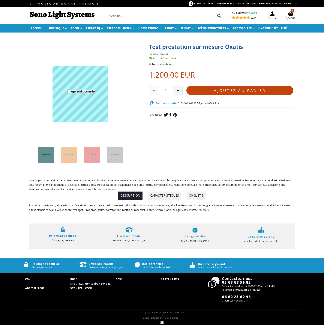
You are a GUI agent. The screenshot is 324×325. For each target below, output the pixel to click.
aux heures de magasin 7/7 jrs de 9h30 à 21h (245, 3)
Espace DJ (93, 28)
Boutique (56, 28)
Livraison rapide (101, 264)
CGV (27, 279)
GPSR (119, 279)
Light (169, 28)
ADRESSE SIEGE (34, 288)
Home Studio (148, 28)
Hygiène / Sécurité (272, 28)
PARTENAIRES (170, 279)
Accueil (36, 28)
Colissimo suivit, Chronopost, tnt (129, 240)
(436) (254, 18)
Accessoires (242, 28)
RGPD (73, 279)
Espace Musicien (119, 28)
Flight (186, 28)
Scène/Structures (211, 28)
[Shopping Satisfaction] (244, 13)
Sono (75, 28)
